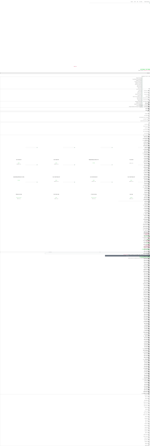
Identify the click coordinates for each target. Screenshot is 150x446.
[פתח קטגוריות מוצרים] (143, 1)
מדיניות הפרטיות (126, 254)
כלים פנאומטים (146, 70)
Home (149, 70)
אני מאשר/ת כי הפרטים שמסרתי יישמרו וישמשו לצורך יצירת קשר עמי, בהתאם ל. (136, 254)
